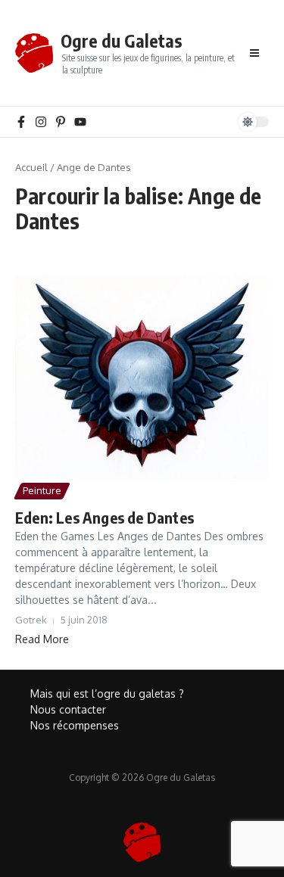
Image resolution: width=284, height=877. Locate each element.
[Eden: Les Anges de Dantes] (142, 377)
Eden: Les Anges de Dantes (104, 517)
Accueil (31, 167)
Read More (42, 639)
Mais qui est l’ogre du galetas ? (107, 693)
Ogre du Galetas (122, 40)
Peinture (42, 490)
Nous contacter (68, 709)
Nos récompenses (74, 725)
